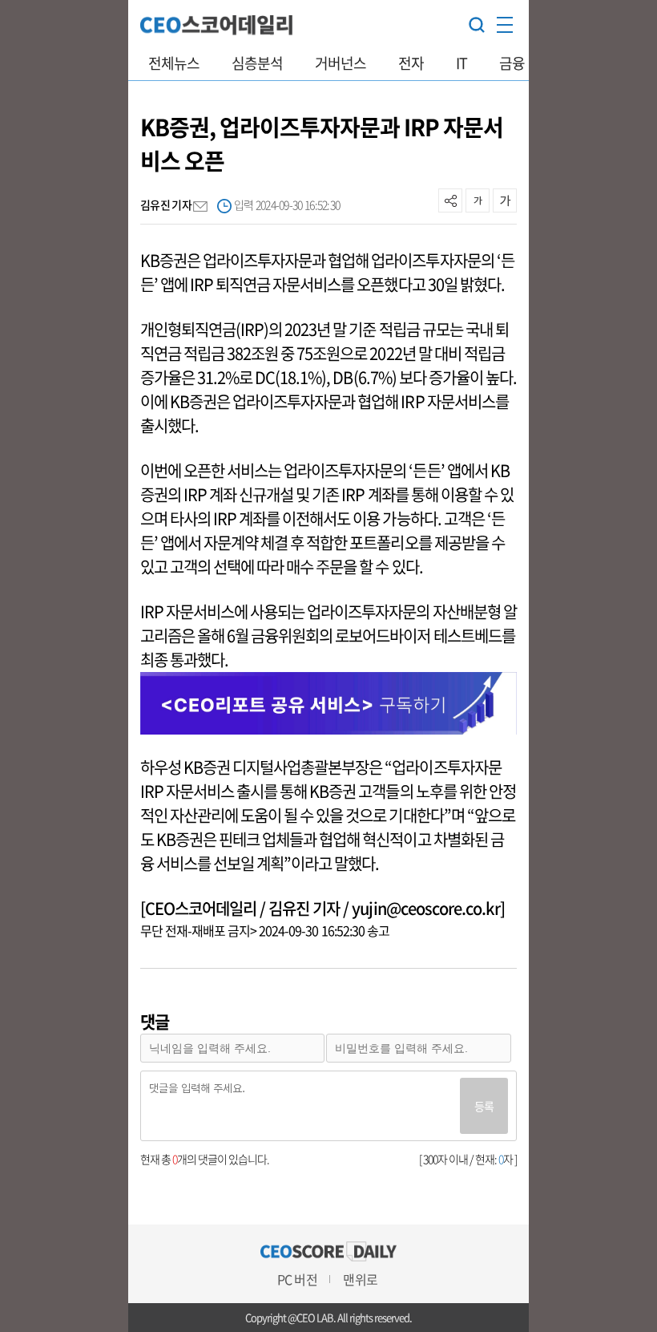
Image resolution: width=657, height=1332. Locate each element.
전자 (411, 63)
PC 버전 (296, 1279)
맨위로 (360, 1279)
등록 (484, 1106)
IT (461, 63)
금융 (512, 63)
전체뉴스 (174, 63)
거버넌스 (340, 63)
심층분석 (257, 63)
